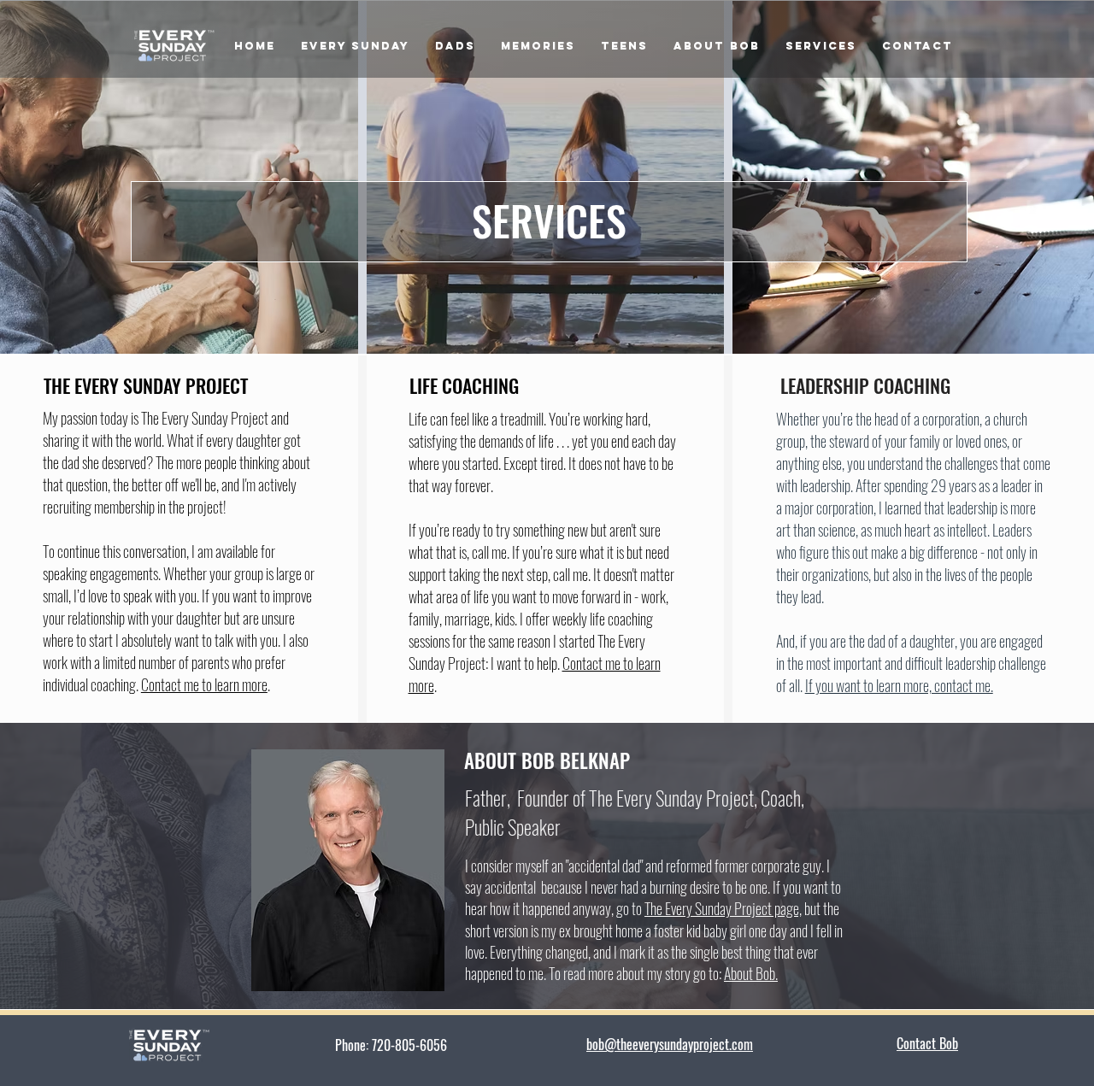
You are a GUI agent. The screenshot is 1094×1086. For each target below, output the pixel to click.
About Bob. (751, 973)
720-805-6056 (438, 1045)
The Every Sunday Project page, (723, 908)
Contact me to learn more (204, 684)
